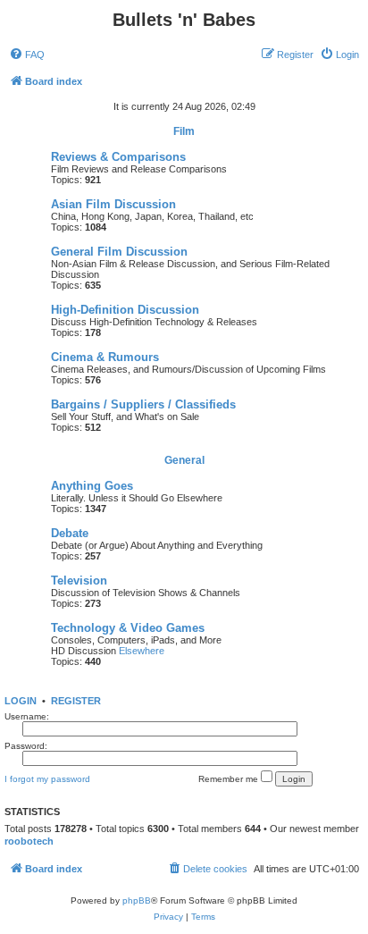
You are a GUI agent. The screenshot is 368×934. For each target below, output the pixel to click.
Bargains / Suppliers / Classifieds (143, 404)
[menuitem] (27, 54)
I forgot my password (47, 779)
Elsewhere (141, 650)
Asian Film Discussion (113, 204)
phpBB (136, 900)
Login (20, 700)
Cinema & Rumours (105, 357)
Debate (69, 533)
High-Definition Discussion (125, 309)
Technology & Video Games (128, 628)
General (184, 460)
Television (79, 580)
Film (184, 131)
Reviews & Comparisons (118, 157)
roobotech (29, 841)
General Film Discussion (119, 251)
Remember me (229, 779)
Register (76, 700)
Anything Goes (92, 485)
